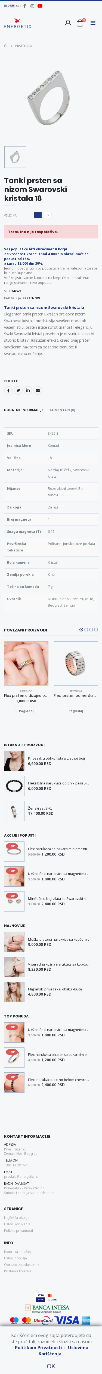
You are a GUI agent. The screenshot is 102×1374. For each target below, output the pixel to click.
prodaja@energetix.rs (21, 1176)
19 (47, 215)
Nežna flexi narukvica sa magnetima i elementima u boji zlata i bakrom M (59, 873)
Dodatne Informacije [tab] (24, 410)
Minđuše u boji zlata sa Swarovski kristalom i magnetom (59, 898)
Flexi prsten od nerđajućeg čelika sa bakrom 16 (76, 695)
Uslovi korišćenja (17, 1224)
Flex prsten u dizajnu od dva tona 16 (26, 695)
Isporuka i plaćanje (18, 1251)
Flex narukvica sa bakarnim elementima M (59, 849)
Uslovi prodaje (15, 1258)
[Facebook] (8, 390)
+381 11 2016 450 (17, 1165)
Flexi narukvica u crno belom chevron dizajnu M (59, 1079)
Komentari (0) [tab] (62, 410)
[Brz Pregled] (31, 711)
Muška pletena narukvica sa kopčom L (58, 939)
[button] (80, 23)
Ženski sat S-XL (40, 808)
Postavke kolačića (18, 1271)
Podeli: (11, 381)
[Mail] (37, 390)
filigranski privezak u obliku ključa (55, 989)
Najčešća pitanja (16, 1217)
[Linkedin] (28, 390)
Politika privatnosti (18, 1230)
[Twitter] (18, 390)
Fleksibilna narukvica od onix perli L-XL (59, 783)
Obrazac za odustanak (21, 1264)
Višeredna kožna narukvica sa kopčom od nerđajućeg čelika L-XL (59, 964)
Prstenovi (23, 46)
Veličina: (11, 215)
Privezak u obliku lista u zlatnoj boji (56, 758)
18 (37, 215)
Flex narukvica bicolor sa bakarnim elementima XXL (59, 1054)
